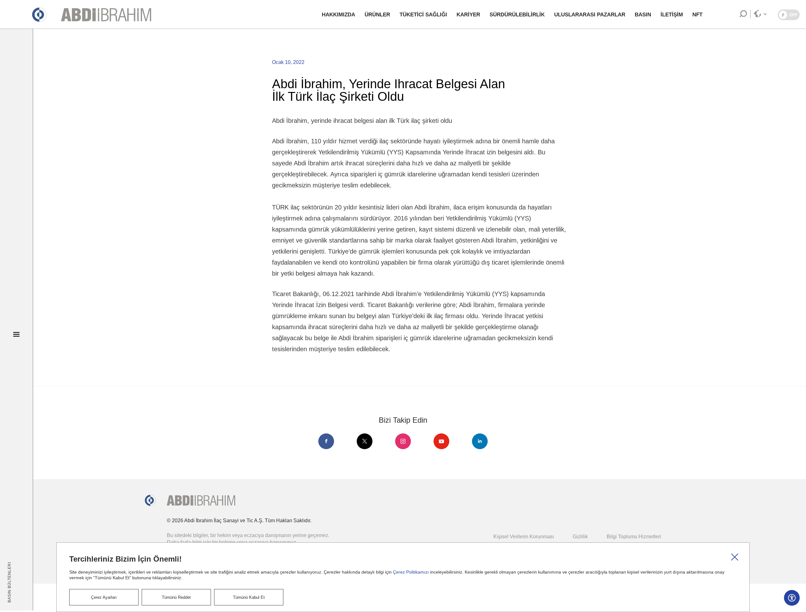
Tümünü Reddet (176, 597)
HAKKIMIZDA (338, 15)
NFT (697, 15)
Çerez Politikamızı (411, 572)
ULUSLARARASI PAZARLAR (589, 15)
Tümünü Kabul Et (249, 597)
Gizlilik (580, 536)
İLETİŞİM (672, 15)
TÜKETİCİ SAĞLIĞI (423, 15)
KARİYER (468, 15)
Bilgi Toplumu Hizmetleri (634, 536)
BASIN (643, 15)
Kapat (735, 557)
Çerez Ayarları (104, 597)
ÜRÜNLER (377, 15)
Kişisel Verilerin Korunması (523, 536)
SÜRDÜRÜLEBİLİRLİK (517, 15)
